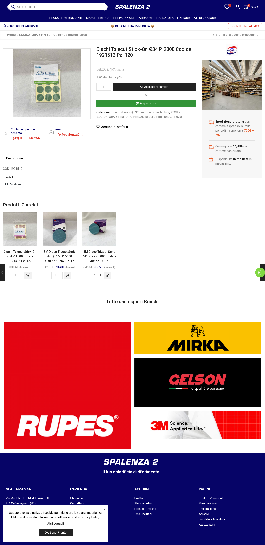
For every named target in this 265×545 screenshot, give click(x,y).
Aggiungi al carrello (156, 87)
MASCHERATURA (97, 18)
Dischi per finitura (157, 112)
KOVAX (176, 112)
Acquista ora (148, 103)
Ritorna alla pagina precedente (236, 35)
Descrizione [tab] (14, 158)
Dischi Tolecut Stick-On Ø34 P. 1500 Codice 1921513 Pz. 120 (19, 256)
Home (11, 35)
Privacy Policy (90, 517)
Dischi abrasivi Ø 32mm (128, 112)
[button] (28, 275)
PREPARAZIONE (124, 18)
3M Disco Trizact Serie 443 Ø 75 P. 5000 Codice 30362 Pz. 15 (99, 256)
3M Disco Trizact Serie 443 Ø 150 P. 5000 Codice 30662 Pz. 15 (60, 256)
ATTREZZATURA (205, 18)
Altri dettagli (55, 523)
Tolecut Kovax (173, 117)
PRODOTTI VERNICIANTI (65, 18)
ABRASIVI (145, 18)
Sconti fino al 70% (245, 26)
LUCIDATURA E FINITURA (173, 18)
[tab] (14, 158)
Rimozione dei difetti (73, 35)
